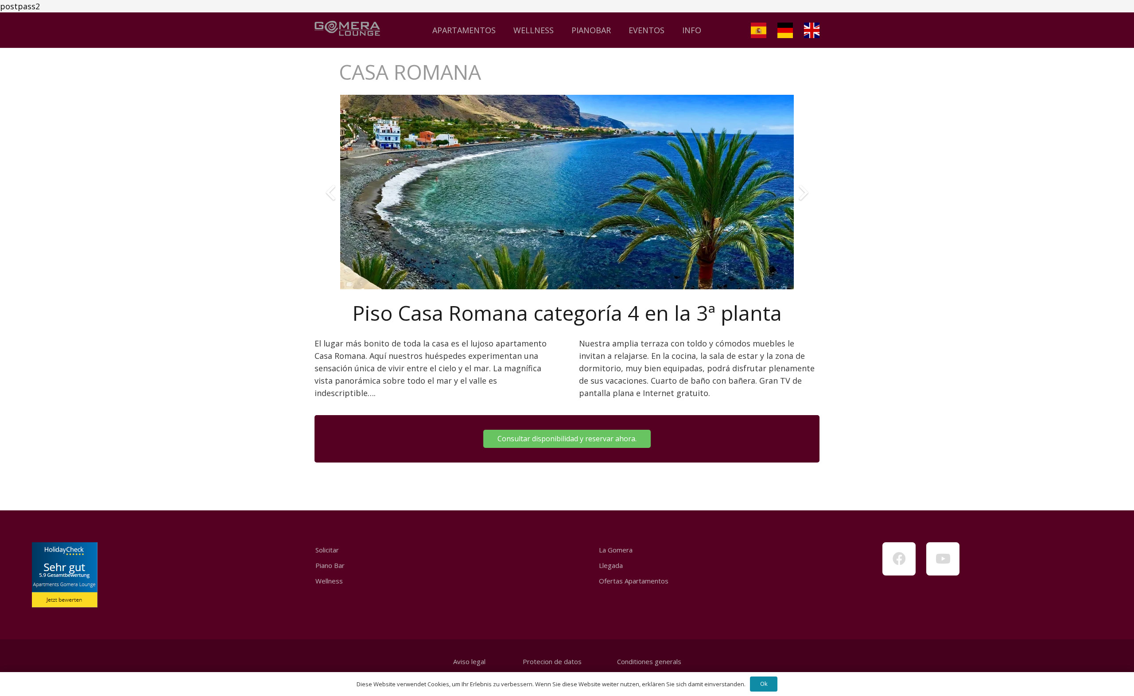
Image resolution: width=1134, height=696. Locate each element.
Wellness (329, 580)
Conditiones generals (649, 661)
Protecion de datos (552, 661)
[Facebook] (899, 558)
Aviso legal (469, 661)
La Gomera (616, 549)
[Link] (347, 30)
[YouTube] (942, 558)
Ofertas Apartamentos (633, 580)
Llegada (611, 565)
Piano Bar (330, 565)
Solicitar (327, 549)
